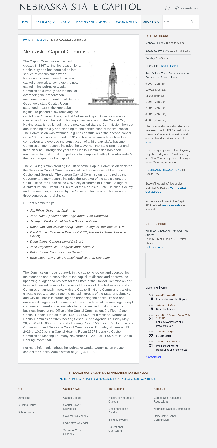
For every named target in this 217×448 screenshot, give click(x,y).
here (148, 142)
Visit (63, 22)
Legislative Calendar (75, 423)
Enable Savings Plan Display (171, 299)
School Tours (26, 412)
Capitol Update (72, 397)
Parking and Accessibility (101, 378)
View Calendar (153, 356)
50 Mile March (164, 335)
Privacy (76, 378)
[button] (191, 21)
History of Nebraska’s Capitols (121, 399)
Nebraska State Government (139, 378)
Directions (24, 397)
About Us (149, 22)
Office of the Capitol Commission (165, 418)
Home (25, 22)
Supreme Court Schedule (72, 432)
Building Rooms (118, 419)
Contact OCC (153, 191)
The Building (42, 22)
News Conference (165, 309)
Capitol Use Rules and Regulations (167, 399)
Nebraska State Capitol (80, 6)
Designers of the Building (118, 410)
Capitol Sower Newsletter (71, 407)
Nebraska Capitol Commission (172, 408)
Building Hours (27, 405)
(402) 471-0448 (169, 65)
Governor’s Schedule (76, 416)
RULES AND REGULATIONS (163, 169)
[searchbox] (178, 21)
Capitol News (125, 22)
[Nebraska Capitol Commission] (113, 107)
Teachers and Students (91, 22)
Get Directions (154, 247)
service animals (170, 205)
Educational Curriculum (115, 429)
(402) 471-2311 (177, 187)
